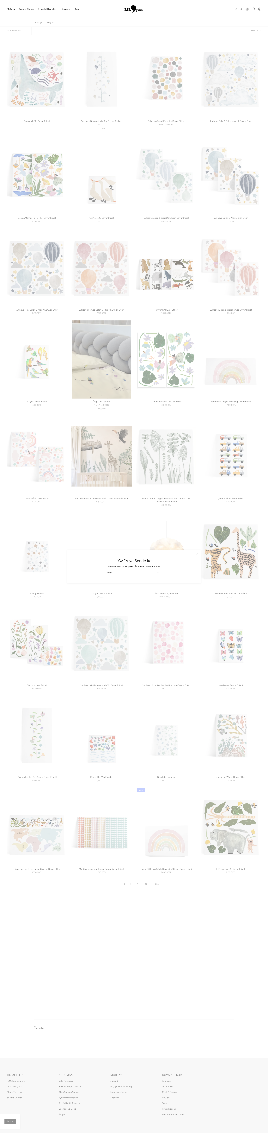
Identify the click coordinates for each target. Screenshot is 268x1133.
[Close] (196, 553)
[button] (11, 9)
